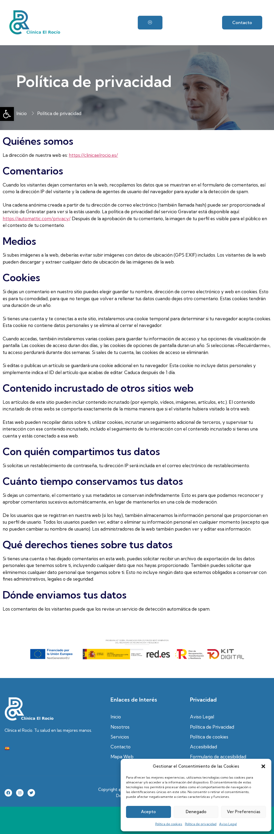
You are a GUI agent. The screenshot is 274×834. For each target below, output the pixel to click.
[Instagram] (20, 793)
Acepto (148, 811)
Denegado (196, 811)
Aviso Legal (228, 824)
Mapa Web (122, 756)
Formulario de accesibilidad (218, 756)
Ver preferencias (243, 811)
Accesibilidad (203, 746)
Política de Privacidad (212, 727)
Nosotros (120, 727)
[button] (7, 114)
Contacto (121, 746)
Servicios (120, 737)
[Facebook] (8, 793)
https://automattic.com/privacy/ (36, 218)
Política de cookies (168, 824)
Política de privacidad (200, 824)
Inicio (116, 716)
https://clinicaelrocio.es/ (93, 155)
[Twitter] (31, 793)
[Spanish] (7, 748)
